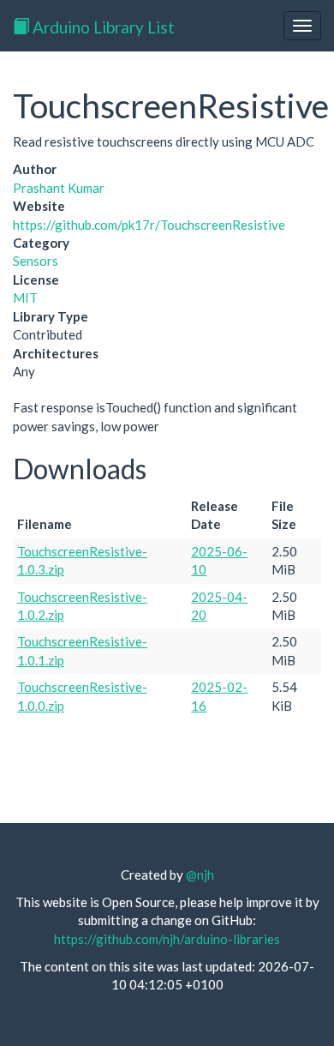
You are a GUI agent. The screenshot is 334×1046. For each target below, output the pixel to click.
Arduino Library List (102, 27)
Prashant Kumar (58, 187)
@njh (200, 874)
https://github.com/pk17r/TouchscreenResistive (149, 224)
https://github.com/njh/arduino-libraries (167, 939)
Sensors (35, 260)
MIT (25, 297)
